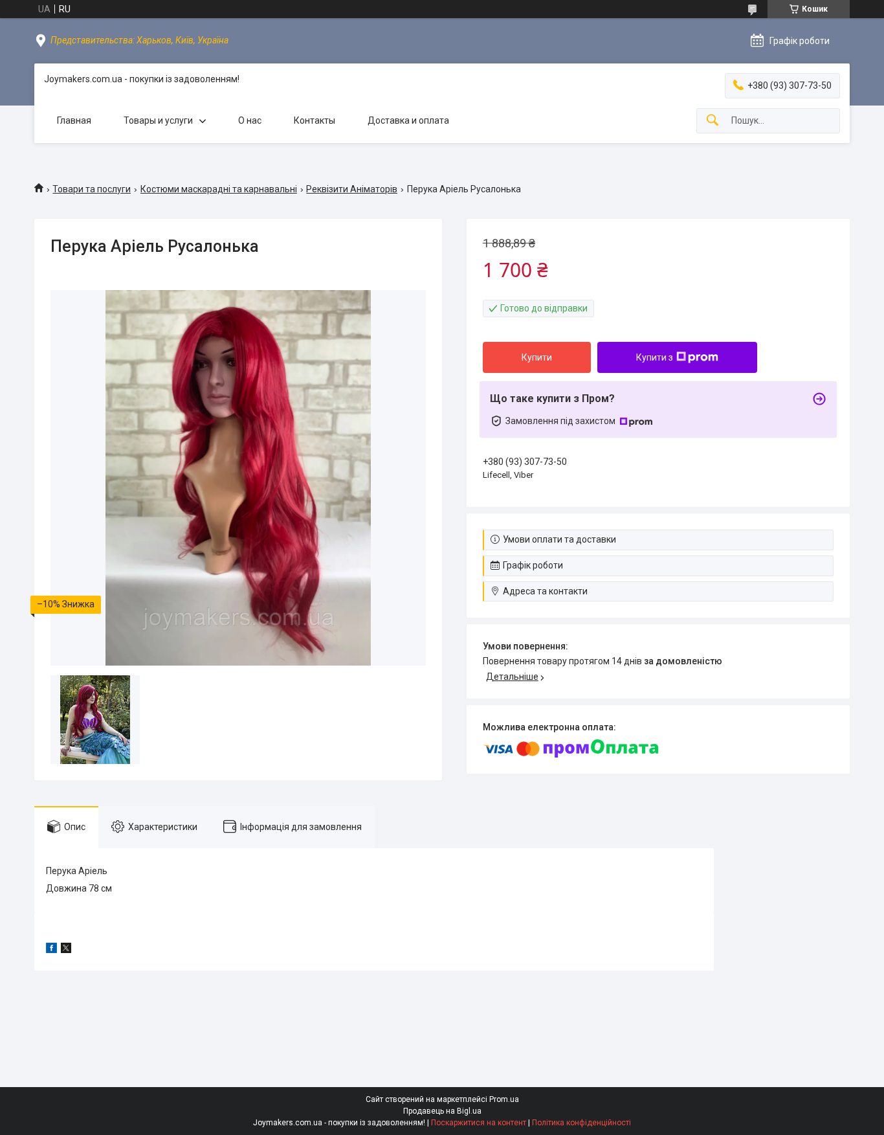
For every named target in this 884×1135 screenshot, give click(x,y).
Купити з (654, 357)
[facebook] (51, 950)
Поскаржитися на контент (478, 1122)
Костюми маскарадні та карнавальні (218, 189)
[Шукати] (712, 121)
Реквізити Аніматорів (351, 189)
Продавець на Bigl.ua (442, 1111)
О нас (249, 120)
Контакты (314, 120)
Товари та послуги (91, 189)
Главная (74, 120)
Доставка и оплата (408, 120)
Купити (537, 357)
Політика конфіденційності (581, 1122)
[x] (66, 950)
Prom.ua (504, 1099)
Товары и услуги (158, 120)
